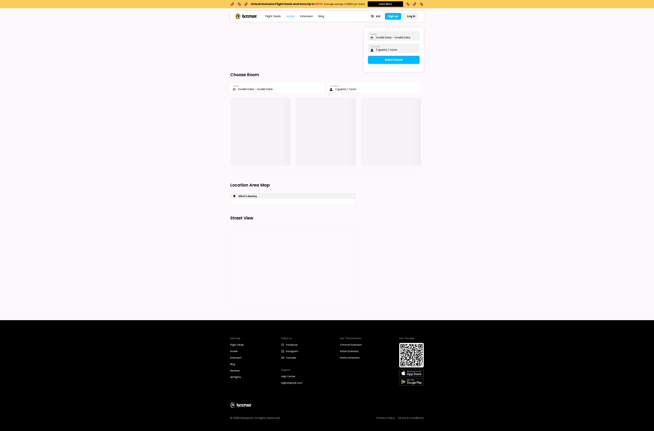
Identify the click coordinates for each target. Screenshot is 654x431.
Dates (374, 34)
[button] (375, 16)
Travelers (375, 46)
